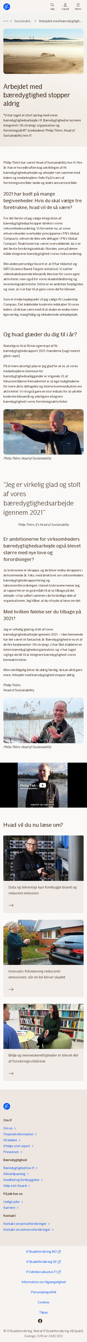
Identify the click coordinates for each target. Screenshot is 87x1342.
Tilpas (43, 1312)
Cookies (43, 1302)
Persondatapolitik (43, 1292)
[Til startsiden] (6, 6)
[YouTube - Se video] (42, 785)
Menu (78, 8)
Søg (52, 8)
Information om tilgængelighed (44, 1282)
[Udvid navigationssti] (5, 21)
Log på (65, 8)
